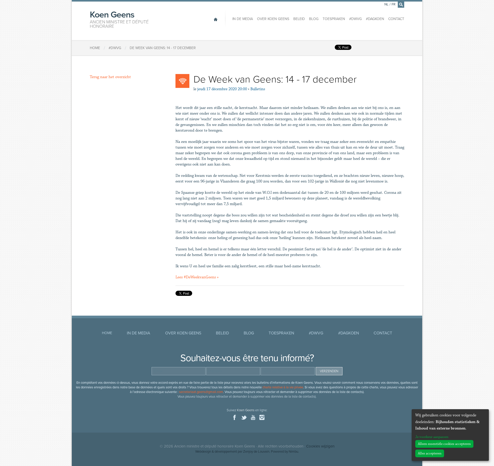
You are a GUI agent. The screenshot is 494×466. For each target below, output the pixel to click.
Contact (396, 19)
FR (393, 4)
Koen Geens (119, 19)
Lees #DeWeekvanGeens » (197, 277)
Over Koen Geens (273, 19)
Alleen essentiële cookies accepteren (444, 444)
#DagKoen (375, 19)
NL (386, 4)
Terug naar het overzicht (110, 77)
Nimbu (293, 452)
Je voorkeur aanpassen (431, 437)
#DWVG (355, 19)
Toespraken (334, 19)
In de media (242, 19)
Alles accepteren (430, 453)
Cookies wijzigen (320, 446)
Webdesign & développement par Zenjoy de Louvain (232, 452)
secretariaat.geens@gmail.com (201, 392)
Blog (314, 19)
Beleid (299, 19)
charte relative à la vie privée (282, 387)
